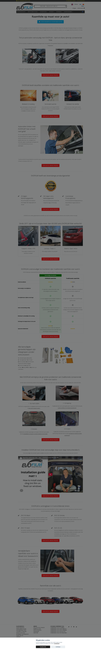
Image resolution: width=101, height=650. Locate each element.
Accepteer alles (43, 646)
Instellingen (58, 646)
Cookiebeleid (56, 643)
